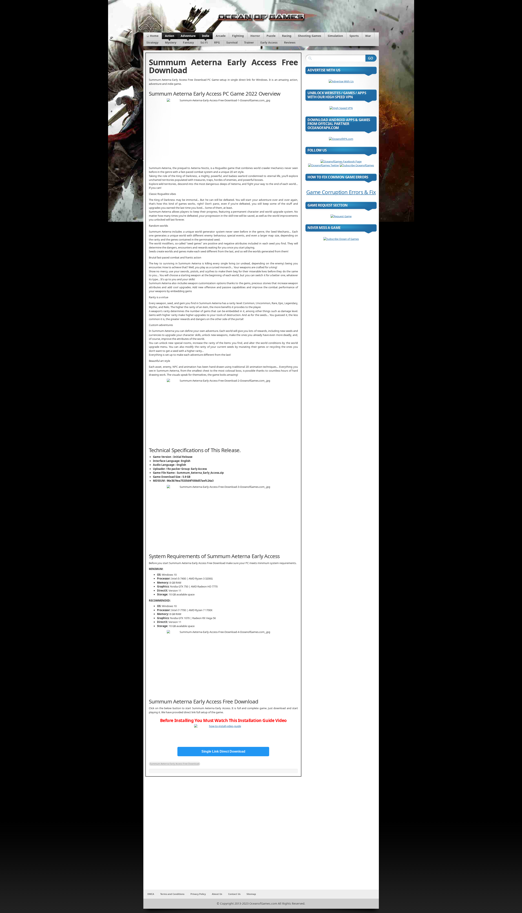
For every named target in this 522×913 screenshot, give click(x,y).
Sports (354, 36)
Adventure (188, 36)
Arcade (221, 36)
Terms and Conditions (172, 893)
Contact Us (234, 893)
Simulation (335, 36)
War (368, 36)
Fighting (238, 36)
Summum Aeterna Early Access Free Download (174, 763)
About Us (217, 893)
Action (169, 36)
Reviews (289, 42)
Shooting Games (309, 36)
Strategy (152, 42)
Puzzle (271, 36)
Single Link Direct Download (223, 751)
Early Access (269, 42)
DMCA (150, 893)
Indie (205, 36)
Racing (286, 36)
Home (154, 36)
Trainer (249, 42)
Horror (255, 36)
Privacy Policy (198, 893)
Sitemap (251, 893)
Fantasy (188, 42)
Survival (232, 42)
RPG (217, 42)
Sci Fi (204, 42)
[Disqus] (223, 836)
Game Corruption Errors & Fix (341, 192)
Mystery (170, 42)
